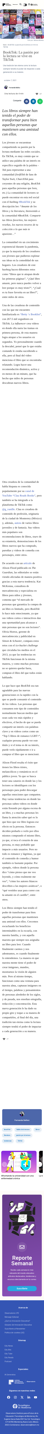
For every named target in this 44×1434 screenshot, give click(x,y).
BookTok (7, 1129)
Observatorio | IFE (12, 1313)
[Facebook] (9, 1397)
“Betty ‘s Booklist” (30, 314)
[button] (25, 5)
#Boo (22, 201)
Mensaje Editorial (12, 1317)
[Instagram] (15, 1397)
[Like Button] (37, 94)
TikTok (20, 1141)
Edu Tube (8, 1354)
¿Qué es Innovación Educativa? (17, 1321)
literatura (7, 1135)
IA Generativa (10, 1375)
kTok (27, 201)
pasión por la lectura (23, 1135)
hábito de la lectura (22, 1129)
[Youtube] (35, 1397)
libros (38, 1129)
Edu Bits (8, 1350)
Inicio (4, 45)
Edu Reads (9, 1357)
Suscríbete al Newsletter (15, 1329)
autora (18, 522)
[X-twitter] (22, 1397)
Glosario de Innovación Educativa (18, 1325)
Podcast (8, 1361)
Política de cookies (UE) (14, 1333)
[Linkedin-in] (29, 1397)
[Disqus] (22, 1074)
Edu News (9, 1346)
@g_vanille (8, 509)
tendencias (8, 1141)
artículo (27, 563)
